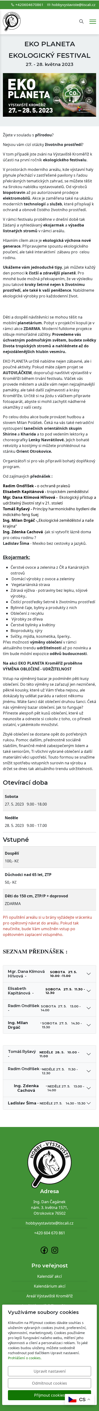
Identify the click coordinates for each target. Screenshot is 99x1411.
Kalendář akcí (49, 1276)
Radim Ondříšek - (44, 1008)
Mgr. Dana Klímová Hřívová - (43, 973)
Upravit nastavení (50, 1371)
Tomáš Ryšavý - (43, 1053)
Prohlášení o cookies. (25, 1358)
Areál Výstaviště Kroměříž (49, 1296)
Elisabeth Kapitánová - (46, 990)
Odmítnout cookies (49, 1383)
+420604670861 (29, 4)
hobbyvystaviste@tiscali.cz (73, 4)
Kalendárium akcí (49, 1286)
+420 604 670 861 (49, 1233)
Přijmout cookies (49, 1395)
